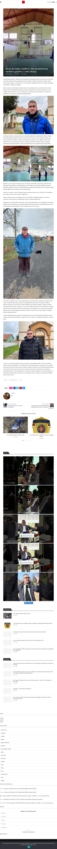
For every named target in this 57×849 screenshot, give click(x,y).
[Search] (56, 2)
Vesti (20, 380)
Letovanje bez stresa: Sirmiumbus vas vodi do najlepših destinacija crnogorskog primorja (33, 664)
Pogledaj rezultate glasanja (28, 832)
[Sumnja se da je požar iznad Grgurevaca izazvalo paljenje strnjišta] (7, 634)
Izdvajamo (3, 733)
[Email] (54, 2)
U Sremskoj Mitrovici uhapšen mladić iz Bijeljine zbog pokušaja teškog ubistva (32, 623)
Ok (28, 846)
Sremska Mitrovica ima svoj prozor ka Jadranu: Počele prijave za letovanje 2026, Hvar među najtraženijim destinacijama (33, 672)
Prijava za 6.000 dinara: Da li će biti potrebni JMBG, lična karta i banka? (20, 788)
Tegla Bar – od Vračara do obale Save (22, 688)
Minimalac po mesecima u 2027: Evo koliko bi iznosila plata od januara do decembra (23, 799)
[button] (5, 428)
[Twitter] (49, 2)
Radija (3, 820)
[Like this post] (11, 388)
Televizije (4, 816)
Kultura (2, 739)
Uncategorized (4, 774)
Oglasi (2, 752)
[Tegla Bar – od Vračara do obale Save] (7, 691)
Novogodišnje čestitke (6, 749)
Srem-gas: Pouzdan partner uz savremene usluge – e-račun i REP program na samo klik (32, 681)
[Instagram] (50, 2)
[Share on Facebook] (14, 388)
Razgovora (4, 827)
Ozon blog (3, 755)
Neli (1, 795)
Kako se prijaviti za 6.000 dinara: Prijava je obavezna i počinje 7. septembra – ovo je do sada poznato (26, 795)
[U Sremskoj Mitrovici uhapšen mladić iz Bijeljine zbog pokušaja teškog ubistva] (41, 425)
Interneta (4, 824)
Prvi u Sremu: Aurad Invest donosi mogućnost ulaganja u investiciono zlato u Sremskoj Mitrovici (32, 698)
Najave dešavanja (5, 742)
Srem (2, 771)
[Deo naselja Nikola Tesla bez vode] (15, 425)
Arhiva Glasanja (3, 834)
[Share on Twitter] (17, 388)
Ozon (11, 74)
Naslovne (3, 745)
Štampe (3, 813)
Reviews (3, 761)
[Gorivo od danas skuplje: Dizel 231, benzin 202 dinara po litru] (7, 642)
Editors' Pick (4, 730)
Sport (2, 764)
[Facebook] (47, 2)
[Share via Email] (23, 388)
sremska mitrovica (13, 380)
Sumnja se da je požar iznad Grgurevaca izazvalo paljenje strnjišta (29, 632)
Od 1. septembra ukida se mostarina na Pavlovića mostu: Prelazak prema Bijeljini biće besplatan (33, 649)
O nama (2, 718)
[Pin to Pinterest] (20, 388)
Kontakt (2, 720)
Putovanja (3, 758)
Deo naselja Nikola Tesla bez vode (15, 435)
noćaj (5, 380)
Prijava (1, 722)
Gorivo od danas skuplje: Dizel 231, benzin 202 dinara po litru (28, 640)
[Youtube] (52, 2)
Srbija (2, 768)
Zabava (2, 780)
